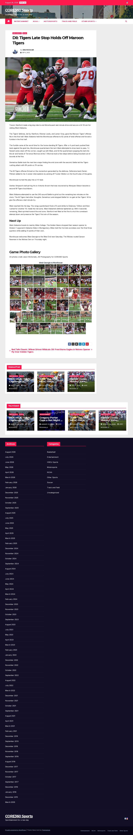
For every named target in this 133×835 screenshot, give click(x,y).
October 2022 (10, 670)
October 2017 (10, 777)
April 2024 (9, 589)
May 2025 (9, 528)
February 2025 (11, 543)
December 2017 (11, 767)
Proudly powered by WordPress (15, 830)
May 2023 (9, 635)
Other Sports (88, 21)
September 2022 (12, 675)
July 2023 (9, 630)
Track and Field (69, 21)
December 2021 (11, 696)
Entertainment (21, 21)
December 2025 (11, 493)
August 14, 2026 (78, 424)
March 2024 (10, 594)
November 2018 (11, 751)
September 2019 (11, 741)
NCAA (35, 21)
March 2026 (10, 477)
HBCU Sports (17, 33)
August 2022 (10, 680)
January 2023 (10, 655)
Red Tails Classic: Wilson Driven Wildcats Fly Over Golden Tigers (31, 350)
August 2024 (10, 569)
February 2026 (11, 482)
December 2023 (11, 604)
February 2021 (11, 731)
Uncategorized (53, 493)
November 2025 (11, 498)
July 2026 (9, 457)
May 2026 (9, 467)
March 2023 (10, 645)
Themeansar (46, 830)
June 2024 (9, 579)
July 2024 (9, 574)
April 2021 (9, 721)
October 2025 (10, 503)
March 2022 (10, 690)
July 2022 (9, 685)
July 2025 (9, 518)
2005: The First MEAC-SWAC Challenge (48, 381)
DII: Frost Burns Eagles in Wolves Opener (70, 349)
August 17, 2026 (48, 424)
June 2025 (9, 523)
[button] (126, 21)
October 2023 (10, 614)
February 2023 (11, 650)
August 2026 (10, 452)
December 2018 (11, 746)
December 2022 (11, 660)
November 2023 (11, 609)
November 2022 (11, 665)
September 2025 (12, 508)
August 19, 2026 (17, 424)
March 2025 (10, 538)
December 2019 (11, 736)
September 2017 (11, 782)
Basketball (51, 452)
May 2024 (9, 584)
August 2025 (10, 513)
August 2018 (10, 762)
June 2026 (9, 462)
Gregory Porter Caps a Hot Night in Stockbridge (51, 420)
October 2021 (10, 706)
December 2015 (11, 797)
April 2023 (9, 640)
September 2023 (12, 619)
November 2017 (11, 772)
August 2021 (10, 716)
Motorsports (50, 21)
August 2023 (10, 625)
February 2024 (11, 599)
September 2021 (11, 711)
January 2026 (11, 487)
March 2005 (10, 802)
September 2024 (12, 564)
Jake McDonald (28, 50)
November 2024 (11, 553)
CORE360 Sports (19, 10)
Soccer (50, 482)
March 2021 (10, 726)
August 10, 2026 (109, 424)
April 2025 (9, 533)
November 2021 (11, 701)
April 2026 (9, 472)
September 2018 (11, 756)
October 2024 (10, 559)
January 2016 (10, 792)
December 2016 (11, 787)
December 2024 (11, 548)
